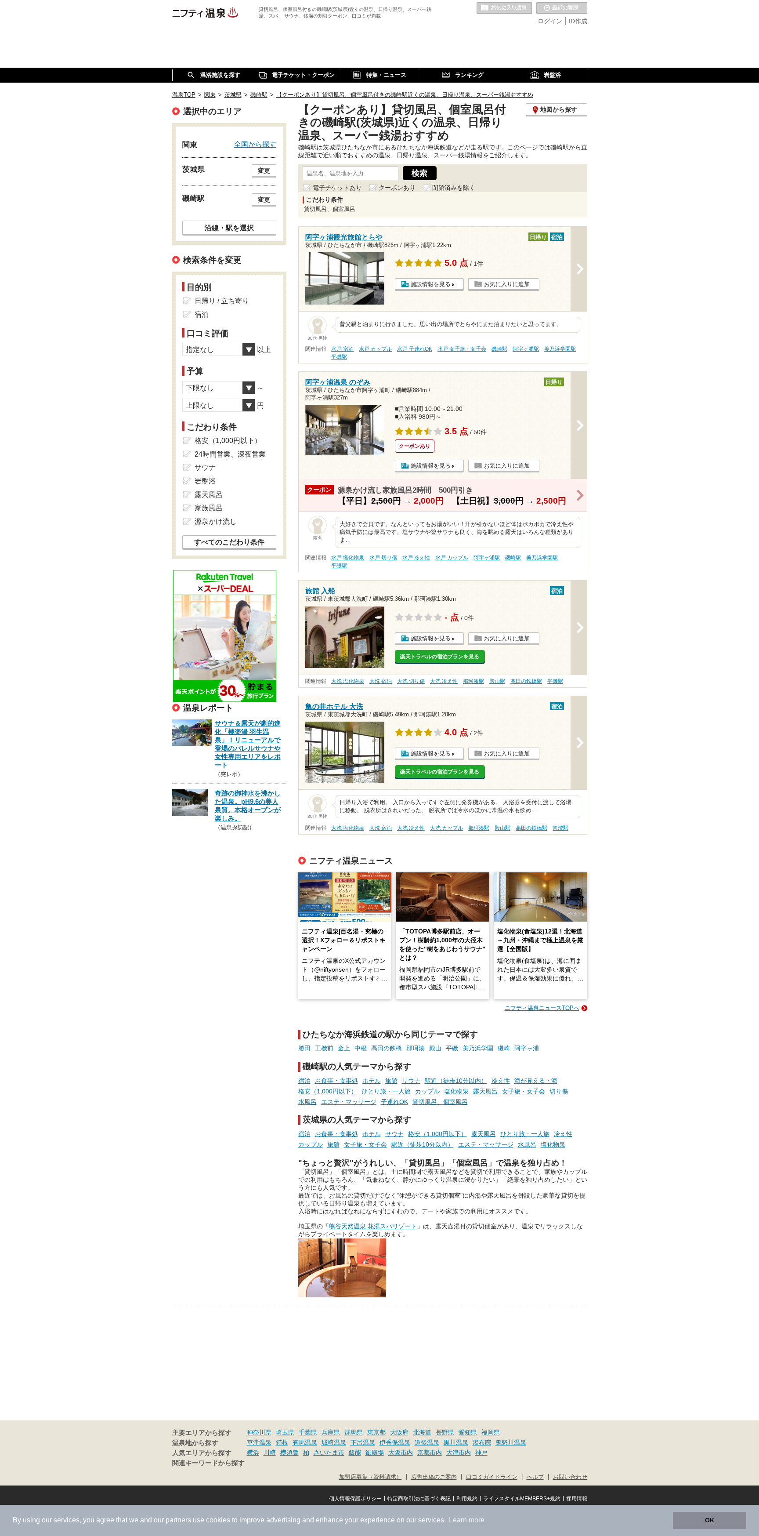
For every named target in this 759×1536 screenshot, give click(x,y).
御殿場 (374, 1452)
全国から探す (255, 144)
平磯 (452, 1048)
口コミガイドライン (491, 1477)
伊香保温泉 (395, 1442)
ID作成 (578, 21)
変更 (264, 170)
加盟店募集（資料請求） (370, 1477)
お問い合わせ (570, 1477)
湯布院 (482, 1442)
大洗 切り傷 (411, 681)
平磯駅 (339, 357)
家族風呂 (209, 508)
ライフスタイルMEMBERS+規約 (521, 1499)
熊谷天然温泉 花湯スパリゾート (373, 1226)
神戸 (481, 1452)
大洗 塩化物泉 (347, 681)
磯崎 (504, 1048)
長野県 (445, 1432)
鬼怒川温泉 (510, 1442)
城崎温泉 (334, 1442)
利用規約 (466, 1499)
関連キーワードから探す (208, 1463)
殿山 (435, 1048)
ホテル (371, 1080)
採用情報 (576, 1499)
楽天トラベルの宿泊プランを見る (439, 657)
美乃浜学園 (478, 1048)
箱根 (282, 1442)
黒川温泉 (456, 1442)
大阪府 (399, 1432)
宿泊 (304, 1080)
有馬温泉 (305, 1442)
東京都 (376, 1432)
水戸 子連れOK (414, 349)
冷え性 (501, 1080)
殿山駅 (497, 681)
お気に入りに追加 (507, 284)
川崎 (270, 1452)
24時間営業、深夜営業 (230, 454)
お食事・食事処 (336, 1080)
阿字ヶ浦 (526, 1048)
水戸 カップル (375, 349)
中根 (360, 1048)
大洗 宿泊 (380, 681)
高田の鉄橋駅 (526, 681)
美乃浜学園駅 (560, 349)
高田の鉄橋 (386, 1048)
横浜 (253, 1452)
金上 (344, 1048)
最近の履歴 (561, 8)
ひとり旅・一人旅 (386, 1091)
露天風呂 (485, 1091)
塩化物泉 (456, 1091)
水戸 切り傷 (383, 558)
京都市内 (429, 1452)
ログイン (550, 21)
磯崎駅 (499, 349)
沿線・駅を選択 (229, 228)
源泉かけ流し (216, 521)
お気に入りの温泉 (504, 8)
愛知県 (468, 1432)
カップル (427, 1091)
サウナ (411, 1080)
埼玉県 (285, 1432)
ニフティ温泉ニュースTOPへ (542, 1008)
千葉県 (308, 1432)
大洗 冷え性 (444, 681)
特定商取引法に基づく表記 (419, 1499)
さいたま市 (329, 1452)
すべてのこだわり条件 (229, 542)
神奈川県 (259, 1432)
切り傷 (558, 1091)
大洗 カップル (446, 828)
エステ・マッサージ (348, 1101)
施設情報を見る (431, 284)
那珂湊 (415, 1048)
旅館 (391, 1080)
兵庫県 (331, 1432)
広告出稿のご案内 (434, 1477)
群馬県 (353, 1432)
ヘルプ (535, 1477)
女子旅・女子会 (523, 1091)
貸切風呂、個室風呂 (440, 1101)
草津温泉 (259, 1442)
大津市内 (458, 1452)
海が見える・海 (535, 1080)
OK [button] (709, 1520)
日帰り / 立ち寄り (222, 301)
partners (178, 1520)
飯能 (355, 1452)
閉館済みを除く (453, 187)
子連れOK (394, 1101)
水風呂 (307, 1101)
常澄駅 (560, 828)
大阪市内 (400, 1452)
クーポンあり (397, 187)
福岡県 (490, 1432)
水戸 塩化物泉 (347, 558)
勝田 (304, 1048)
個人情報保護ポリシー (355, 1499)
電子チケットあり (337, 187)
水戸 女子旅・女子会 (461, 349)
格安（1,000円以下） (327, 1091)
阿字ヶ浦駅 (526, 349)
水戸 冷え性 (416, 558)
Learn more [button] (466, 1520)
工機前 (324, 1048)
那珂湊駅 (473, 681)
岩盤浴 (205, 481)
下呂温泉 (363, 1442)
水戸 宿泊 (342, 349)
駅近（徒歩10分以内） (456, 1080)
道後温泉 (427, 1442)
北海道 (422, 1432)
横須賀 (289, 1452)
